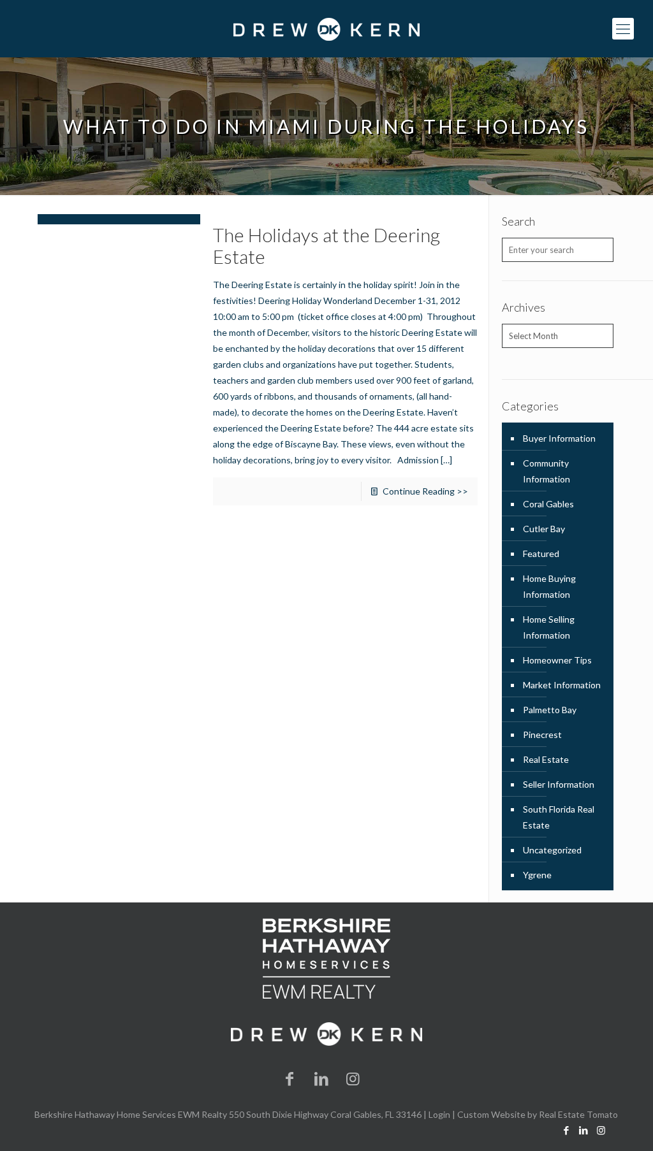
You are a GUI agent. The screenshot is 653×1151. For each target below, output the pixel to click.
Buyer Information (559, 438)
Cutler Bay (544, 528)
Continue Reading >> (425, 491)
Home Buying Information (549, 586)
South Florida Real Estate (558, 817)
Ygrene (537, 874)
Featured (541, 553)
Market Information (562, 684)
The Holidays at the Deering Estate (326, 245)
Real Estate (546, 759)
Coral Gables (548, 503)
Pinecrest (542, 734)
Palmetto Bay (549, 709)
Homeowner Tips (557, 660)
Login (439, 1114)
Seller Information (558, 784)
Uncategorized (552, 849)
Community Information (546, 471)
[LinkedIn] (321, 1078)
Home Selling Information (549, 627)
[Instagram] (353, 1078)
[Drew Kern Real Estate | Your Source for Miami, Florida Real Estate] (326, 28)
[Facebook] (290, 1078)
